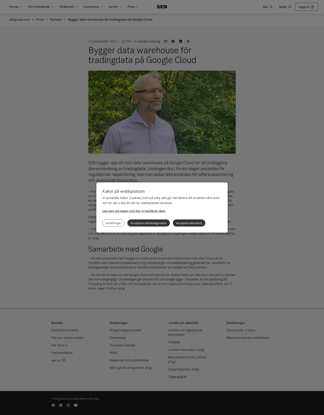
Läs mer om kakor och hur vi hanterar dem (133, 211)
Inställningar (113, 223)
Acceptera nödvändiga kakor (148, 223)
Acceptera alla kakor (189, 223)
